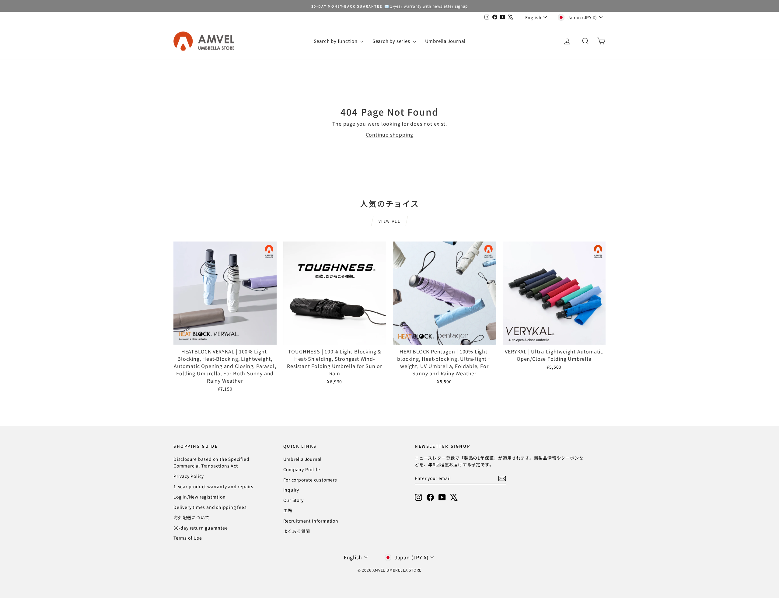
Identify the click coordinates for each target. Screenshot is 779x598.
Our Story (293, 500)
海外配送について (191, 517)
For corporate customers (310, 480)
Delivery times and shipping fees (210, 507)
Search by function (336, 41)
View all (389, 221)
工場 (287, 510)
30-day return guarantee (200, 528)
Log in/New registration (199, 497)
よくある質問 (296, 531)
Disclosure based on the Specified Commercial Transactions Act (211, 462)
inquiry (291, 490)
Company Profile (301, 469)
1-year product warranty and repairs (213, 486)
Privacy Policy (188, 476)
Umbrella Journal (445, 41)
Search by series (391, 41)
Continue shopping (390, 134)
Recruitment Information (310, 521)
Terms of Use (187, 538)
